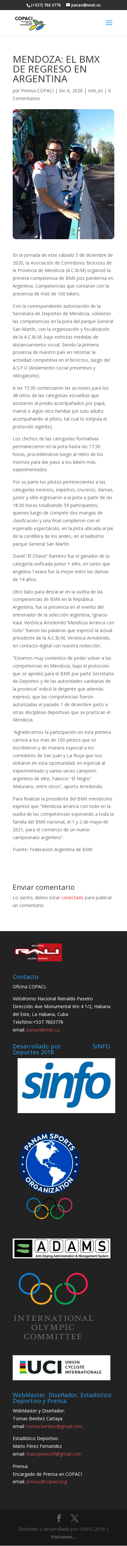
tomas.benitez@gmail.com (54, 1426)
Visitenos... (64, 1537)
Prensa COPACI (37, 90)
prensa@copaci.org (46, 1481)
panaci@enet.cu (43, 1030)
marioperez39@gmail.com (54, 1454)
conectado (72, 897)
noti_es (95, 90)
